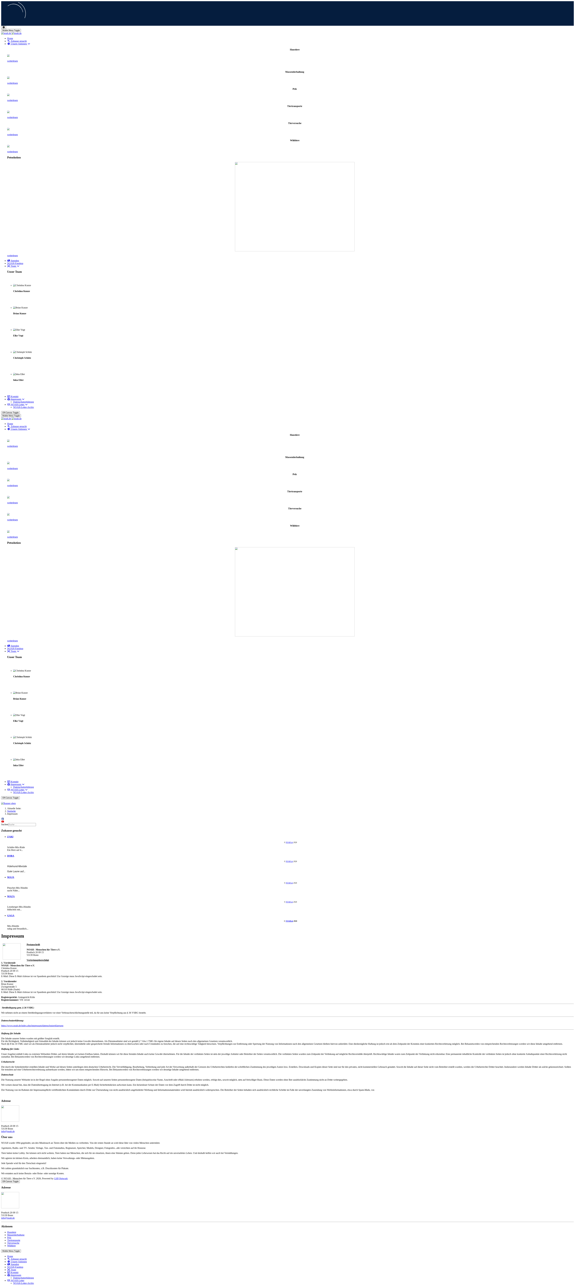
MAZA (11, 896)
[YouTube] (2, 821)
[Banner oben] (287, 803)
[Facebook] (2, 819)
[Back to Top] (3, 27)
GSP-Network (61, 1178)
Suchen (4, 824)
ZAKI (10, 836)
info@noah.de (8, 1131)
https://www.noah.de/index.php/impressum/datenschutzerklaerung (32, 1025)
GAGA (10, 915)
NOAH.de (289, 842)
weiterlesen (12, 61)
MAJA (10, 877)
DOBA (10, 856)
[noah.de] (11, 33)
